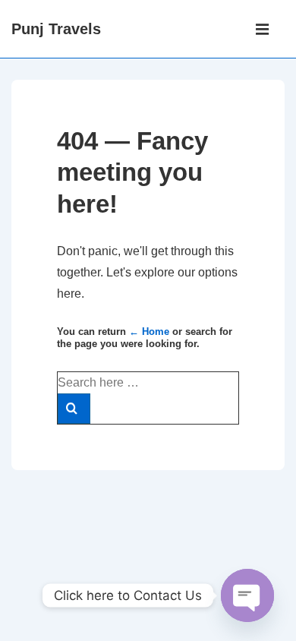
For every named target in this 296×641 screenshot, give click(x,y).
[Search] (74, 408)
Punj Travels (56, 29)
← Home (149, 331)
